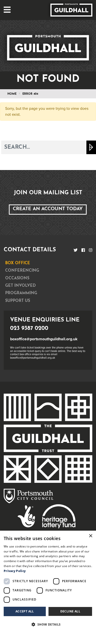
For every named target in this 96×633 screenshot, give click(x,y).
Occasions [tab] (17, 278)
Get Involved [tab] (20, 286)
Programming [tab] (21, 293)
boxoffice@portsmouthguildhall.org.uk (44, 339)
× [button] (90, 536)
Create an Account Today (48, 209)
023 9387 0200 (29, 328)
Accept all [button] (25, 611)
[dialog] (48, 582)
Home (11, 94)
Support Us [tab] (17, 301)
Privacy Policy (15, 571)
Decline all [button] (70, 611)
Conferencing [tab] (22, 271)
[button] (48, 624)
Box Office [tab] (17, 263)
